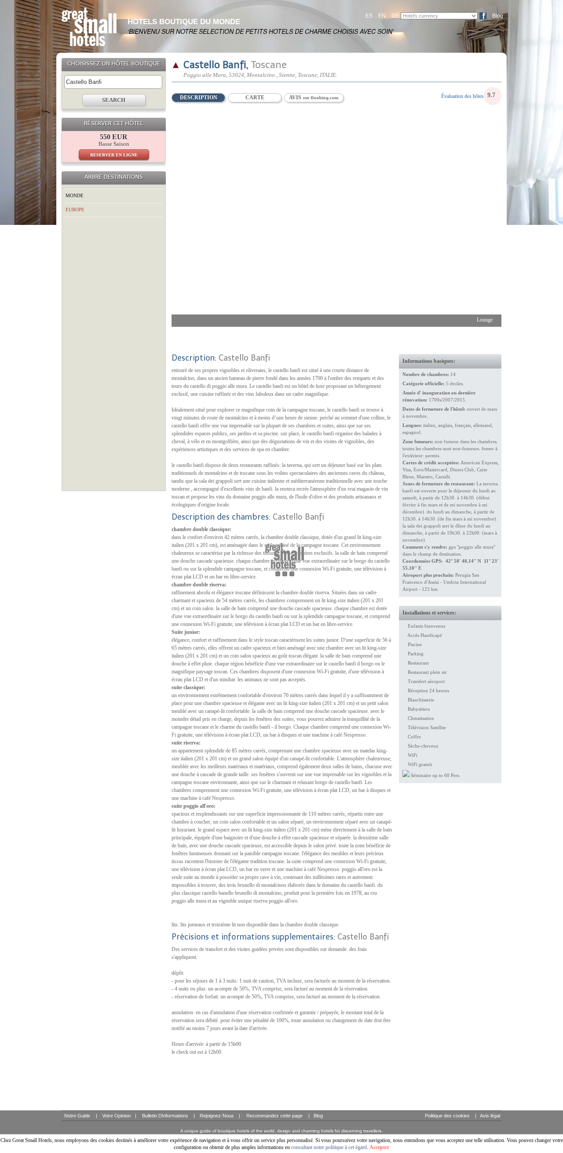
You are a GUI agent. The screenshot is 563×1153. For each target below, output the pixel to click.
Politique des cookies (447, 1115)
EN (382, 16)
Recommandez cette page (274, 1115)
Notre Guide (77, 1115)
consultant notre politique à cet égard (329, 1147)
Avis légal (490, 1115)
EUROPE (75, 209)
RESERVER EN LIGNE (114, 154)
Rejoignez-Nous (217, 1115)
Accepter (379, 1147)
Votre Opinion (116, 1115)
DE (395, 16)
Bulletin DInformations (165, 1115)
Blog (497, 16)
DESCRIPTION (198, 97)
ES (369, 16)
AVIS (296, 97)
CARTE (254, 97)
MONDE (75, 195)
